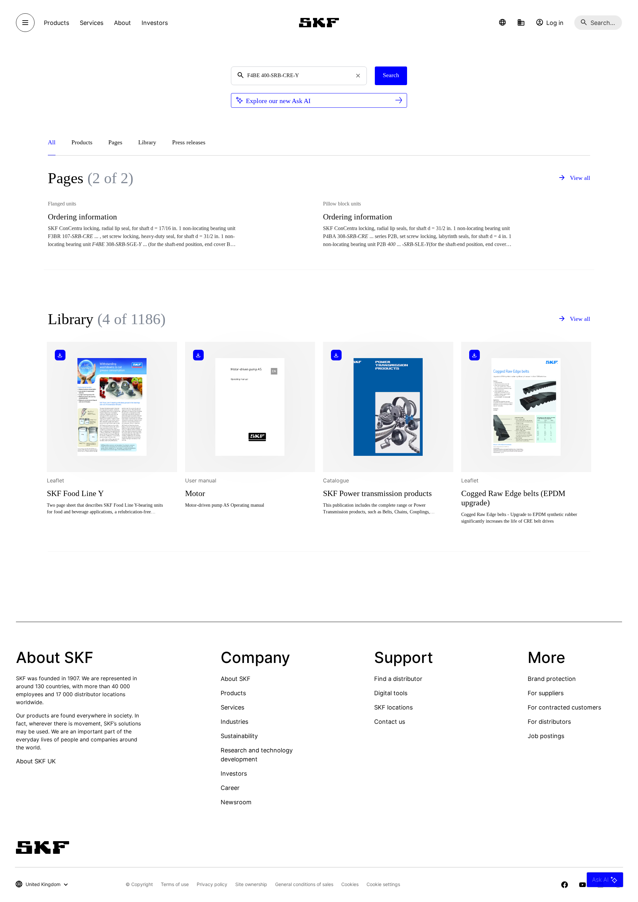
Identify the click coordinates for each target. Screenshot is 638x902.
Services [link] (91, 22)
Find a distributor (398, 678)
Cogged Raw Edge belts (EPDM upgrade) (513, 498)
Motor (195, 493)
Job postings (546, 735)
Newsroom (236, 802)
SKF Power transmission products (377, 493)
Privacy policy (212, 884)
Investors (234, 773)
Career (230, 787)
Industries (234, 721)
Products (233, 693)
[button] (502, 23)
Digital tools (390, 693)
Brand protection (552, 678)
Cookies (350, 884)
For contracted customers (564, 707)
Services (232, 707)
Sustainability (239, 735)
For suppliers (546, 693)
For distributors (549, 721)
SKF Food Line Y (75, 493)
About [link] (122, 22)
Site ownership (251, 884)
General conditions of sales (304, 884)
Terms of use (175, 884)
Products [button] (56, 22)
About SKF (236, 678)
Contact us (389, 721)
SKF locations (393, 707)
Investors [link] (155, 22)
